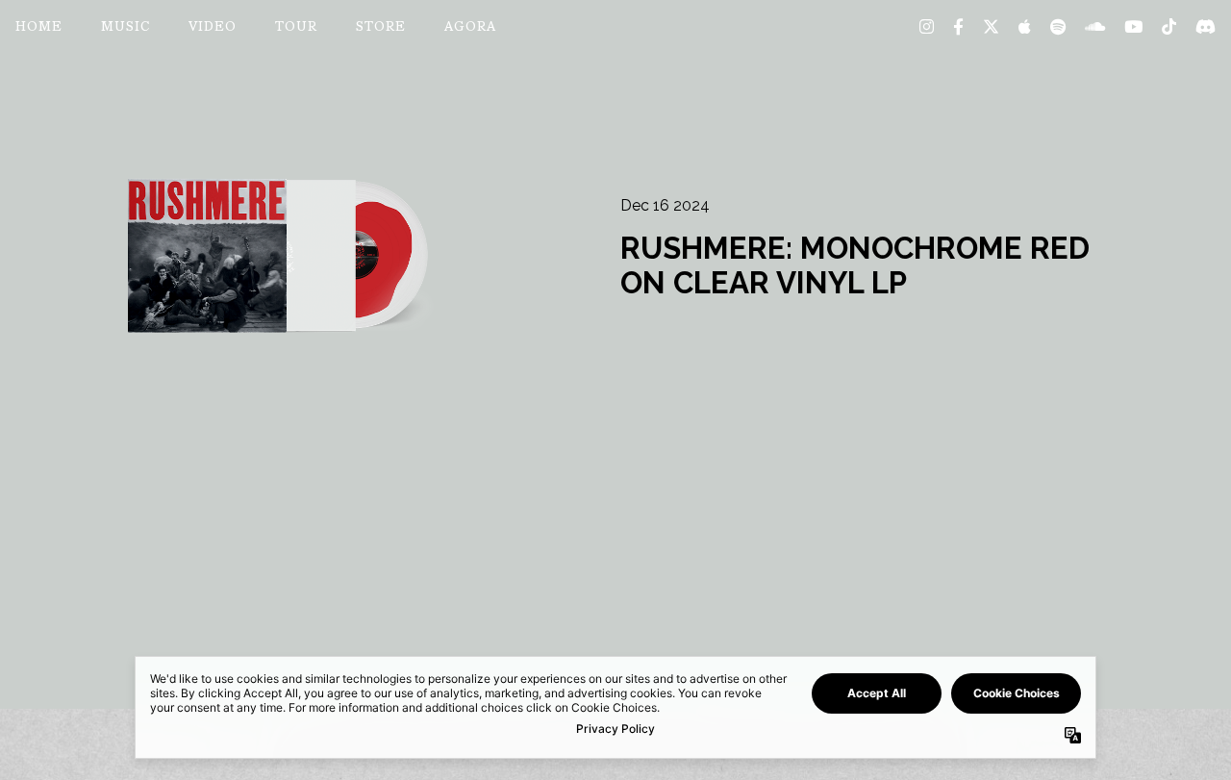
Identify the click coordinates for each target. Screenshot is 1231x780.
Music (125, 28)
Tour (296, 28)
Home (39, 28)
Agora (470, 28)
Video (212, 28)
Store (381, 28)
